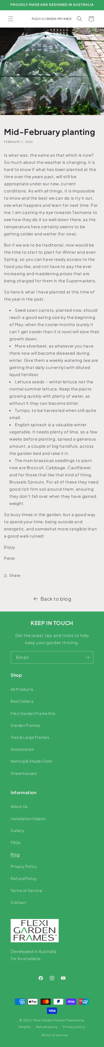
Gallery (18, 830)
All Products (22, 689)
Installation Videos (28, 818)
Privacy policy (74, 1026)
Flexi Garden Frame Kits (33, 713)
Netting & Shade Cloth (32, 761)
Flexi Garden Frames (49, 1020)
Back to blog (56, 599)
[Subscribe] (87, 657)
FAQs (16, 842)
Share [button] (15, 575)
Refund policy (47, 1026)
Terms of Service (26, 890)
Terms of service (55, 1035)
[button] (11, 19)
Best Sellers (22, 701)
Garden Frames (25, 725)
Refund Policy (24, 878)
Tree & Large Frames (30, 737)
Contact (18, 902)
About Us (19, 806)
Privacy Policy (24, 866)
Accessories (22, 749)
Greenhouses (24, 773)
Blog (15, 854)
